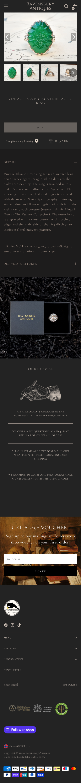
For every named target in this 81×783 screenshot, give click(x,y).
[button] (12, 72)
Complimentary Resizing (22, 141)
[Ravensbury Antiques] (40, 6)
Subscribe (70, 684)
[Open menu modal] (6, 6)
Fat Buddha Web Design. (31, 756)
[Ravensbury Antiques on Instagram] (12, 626)
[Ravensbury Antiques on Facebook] (6, 626)
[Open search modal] (66, 6)
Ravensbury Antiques (38, 752)
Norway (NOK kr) (18, 746)
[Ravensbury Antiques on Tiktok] (19, 626)
